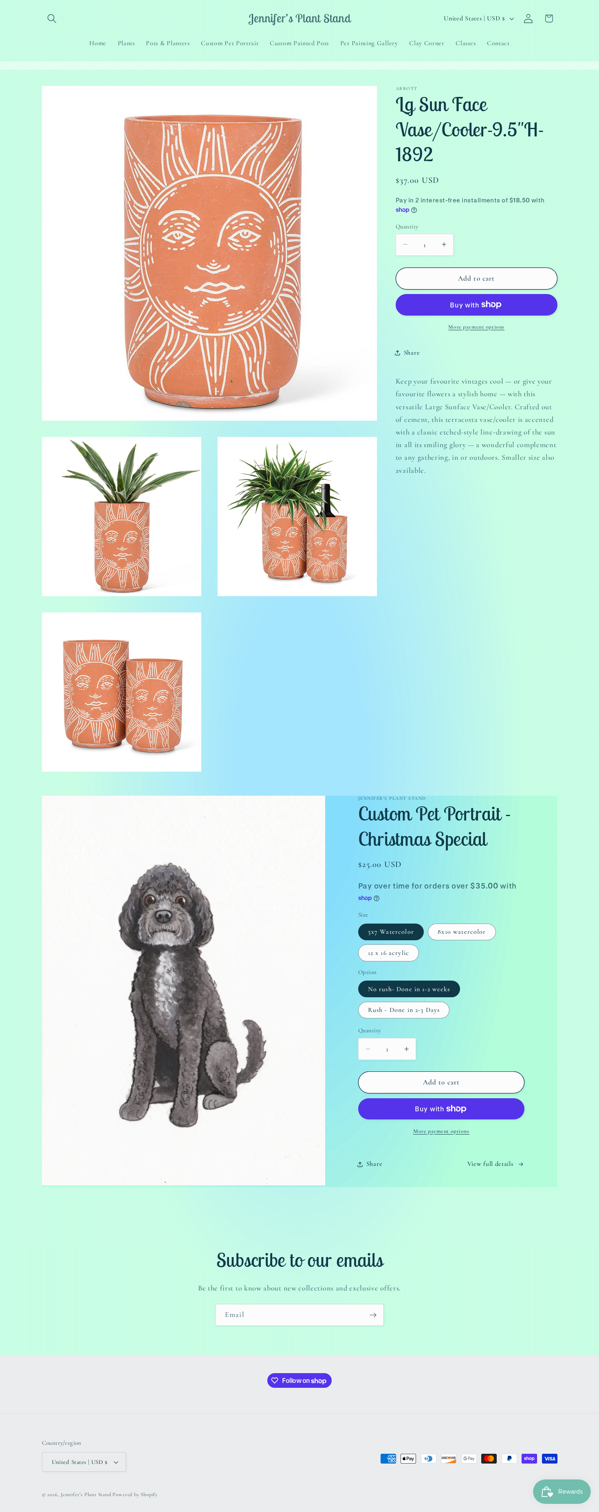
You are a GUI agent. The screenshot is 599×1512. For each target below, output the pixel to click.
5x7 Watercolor (391, 932)
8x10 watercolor (462, 932)
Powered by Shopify (135, 1494)
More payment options (476, 326)
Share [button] (412, 353)
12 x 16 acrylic (388, 953)
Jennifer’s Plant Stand (86, 1494)
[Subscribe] (373, 1315)
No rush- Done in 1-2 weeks (409, 989)
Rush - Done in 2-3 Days (404, 1010)
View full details (490, 1164)
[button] (52, 18)
